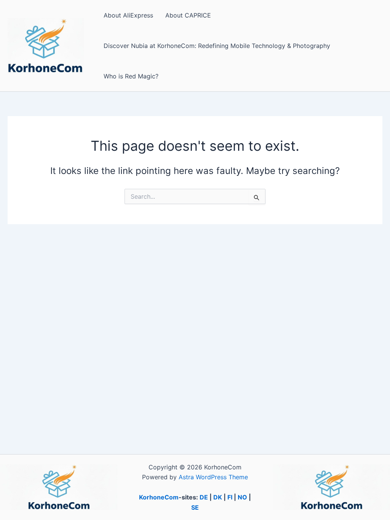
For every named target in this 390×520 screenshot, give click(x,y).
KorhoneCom (159, 497)
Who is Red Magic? (131, 76)
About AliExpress (128, 15)
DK (217, 497)
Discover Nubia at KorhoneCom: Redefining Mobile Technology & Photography (217, 45)
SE (195, 507)
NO (242, 497)
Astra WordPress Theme (213, 477)
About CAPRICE (188, 15)
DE (204, 497)
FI (229, 497)
